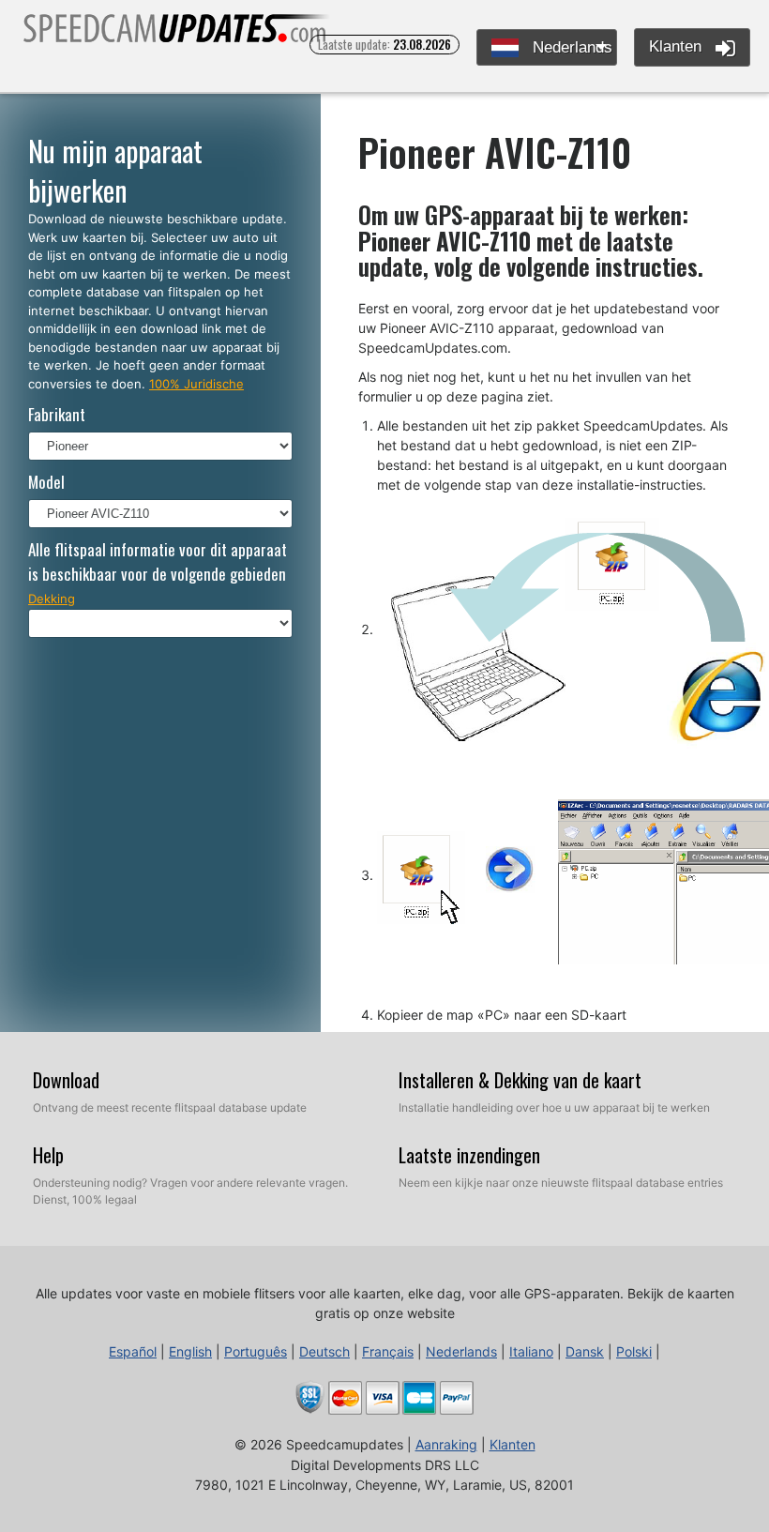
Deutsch (324, 1351)
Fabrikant (56, 414)
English (190, 1351)
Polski (634, 1351)
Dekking (51, 598)
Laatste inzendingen (469, 1155)
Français (388, 1351)
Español (133, 1351)
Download (66, 1080)
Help (48, 1155)
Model (46, 481)
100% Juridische (196, 383)
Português (255, 1351)
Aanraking (446, 1444)
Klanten (677, 46)
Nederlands (570, 47)
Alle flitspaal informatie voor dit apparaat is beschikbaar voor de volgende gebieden (157, 561)
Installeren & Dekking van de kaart (520, 1080)
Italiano (531, 1351)
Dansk (584, 1351)
